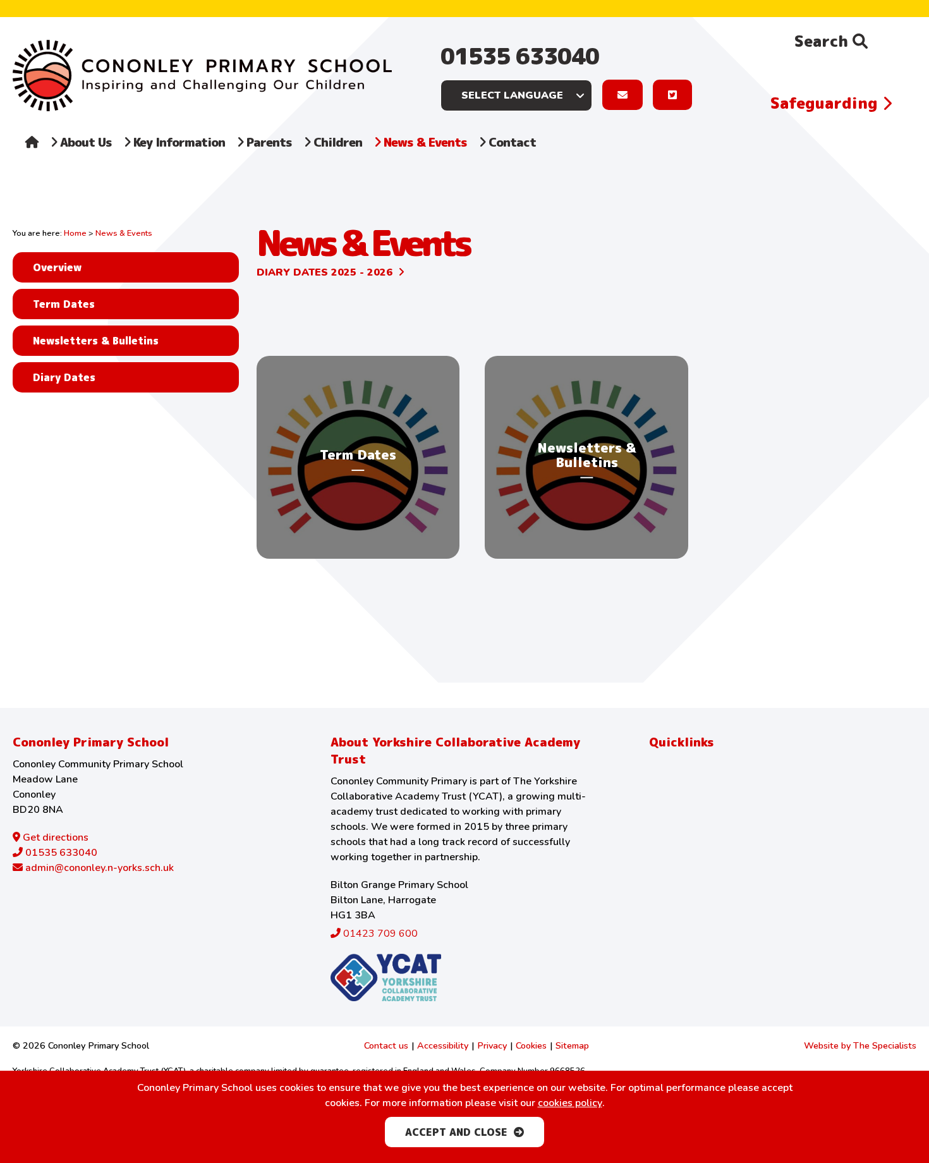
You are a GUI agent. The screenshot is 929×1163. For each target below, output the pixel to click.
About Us (84, 141)
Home (75, 233)
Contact (510, 141)
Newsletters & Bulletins (96, 341)
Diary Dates (64, 377)
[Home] (32, 155)
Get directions (54, 837)
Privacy (492, 1045)
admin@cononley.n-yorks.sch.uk (98, 868)
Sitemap (572, 1045)
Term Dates (64, 304)
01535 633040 (519, 56)
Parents (267, 141)
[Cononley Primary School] (202, 75)
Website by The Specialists (860, 1045)
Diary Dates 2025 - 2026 (324, 272)
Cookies (531, 1045)
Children (336, 141)
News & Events (423, 141)
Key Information (177, 141)
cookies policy (570, 1103)
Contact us (386, 1045)
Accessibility (442, 1045)
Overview (57, 267)
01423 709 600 (379, 934)
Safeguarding (826, 103)
